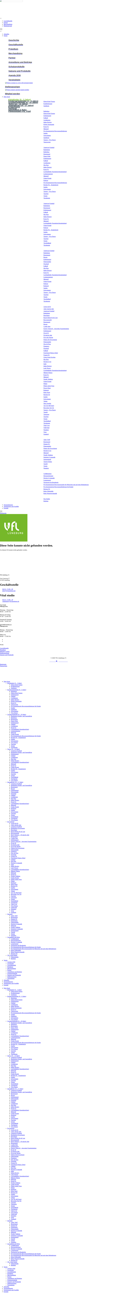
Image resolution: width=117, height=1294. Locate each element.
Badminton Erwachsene (18, 828)
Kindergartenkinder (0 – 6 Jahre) (16, 690)
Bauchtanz (14, 830)
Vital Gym (14, 904)
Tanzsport (14, 897)
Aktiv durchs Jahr (16, 825)
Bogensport (14, 719)
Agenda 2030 (11, 962)
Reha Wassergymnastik (17, 952)
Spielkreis (14, 688)
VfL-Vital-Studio (12, 955)
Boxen (13, 789)
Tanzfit (13, 932)
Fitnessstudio (14, 792)
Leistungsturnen (15, 731)
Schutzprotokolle (12, 973)
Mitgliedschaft (8, 26)
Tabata (13, 891)
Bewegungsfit (15, 833)
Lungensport (14, 944)
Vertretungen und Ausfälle (11, 506)
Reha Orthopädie (16, 950)
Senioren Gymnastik (17, 929)
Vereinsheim (10, 978)
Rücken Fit (14, 886)
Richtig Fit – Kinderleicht (18, 737)
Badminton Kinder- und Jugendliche (21, 716)
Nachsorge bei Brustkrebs (18, 945)
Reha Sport (14, 884)
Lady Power (14, 868)
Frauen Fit (14, 856)
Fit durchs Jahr (15, 845)
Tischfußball (14, 777)
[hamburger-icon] (0, 18)
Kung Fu (13, 703)
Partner (6, 22)
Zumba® (13, 912)
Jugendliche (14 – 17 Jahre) (15, 782)
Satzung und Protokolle (14, 975)
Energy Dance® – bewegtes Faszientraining (23, 841)
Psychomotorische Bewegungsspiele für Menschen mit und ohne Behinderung (33, 949)
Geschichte (10, 963)
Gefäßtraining (15, 939)
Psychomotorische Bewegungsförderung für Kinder (26, 706)
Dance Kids (14, 721)
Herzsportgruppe (16, 940)
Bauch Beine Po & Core (18, 831)
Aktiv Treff (14, 916)
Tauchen (13, 744)
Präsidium (10, 967)
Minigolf (13, 732)
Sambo (13, 708)
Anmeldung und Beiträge (14, 972)
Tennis (13, 746)
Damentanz (14, 920)
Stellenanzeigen (11, 977)
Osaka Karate (15, 734)
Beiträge (13, 958)
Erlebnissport (15, 694)
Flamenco (14, 851)
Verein (5, 35)
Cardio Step (14, 838)
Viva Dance (14, 713)
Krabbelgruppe (15, 686)
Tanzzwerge (14, 704)
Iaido (12, 864)
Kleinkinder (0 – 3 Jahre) (14, 683)
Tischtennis (14, 747)
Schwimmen (14, 711)
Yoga (12, 911)
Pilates (13, 881)
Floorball (13, 793)
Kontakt (6, 508)
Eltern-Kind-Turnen (16, 685)
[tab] (24, 99)
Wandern (13, 909)
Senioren (9, 914)
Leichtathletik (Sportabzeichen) (20, 729)
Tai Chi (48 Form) (16, 892)
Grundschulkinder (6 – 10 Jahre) (16, 714)
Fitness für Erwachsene (17, 848)
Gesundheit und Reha (13, 937)
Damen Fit (14, 919)
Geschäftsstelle (8, 21)
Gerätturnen (14, 698)
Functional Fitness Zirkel (18, 858)
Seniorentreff (14, 930)
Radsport (13, 808)
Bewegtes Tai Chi (16, 894)
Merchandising (8, 24)
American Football (16, 751)
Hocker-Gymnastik (16, 863)
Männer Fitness (15, 871)
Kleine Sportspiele (16, 701)
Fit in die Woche (15, 846)
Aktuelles (6, 34)
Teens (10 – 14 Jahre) (13, 749)
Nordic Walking (15, 876)
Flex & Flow (14, 853)
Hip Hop (13, 759)
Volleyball (14, 907)
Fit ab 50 (13, 843)
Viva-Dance (14, 820)
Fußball (13, 696)
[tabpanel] (80, 104)
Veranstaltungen (8, 505)
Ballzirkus (14, 691)
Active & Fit (14, 823)
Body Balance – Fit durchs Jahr (20, 835)
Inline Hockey (15, 699)
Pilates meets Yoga (16, 879)
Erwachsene (10, 821)
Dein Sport (7, 97)
